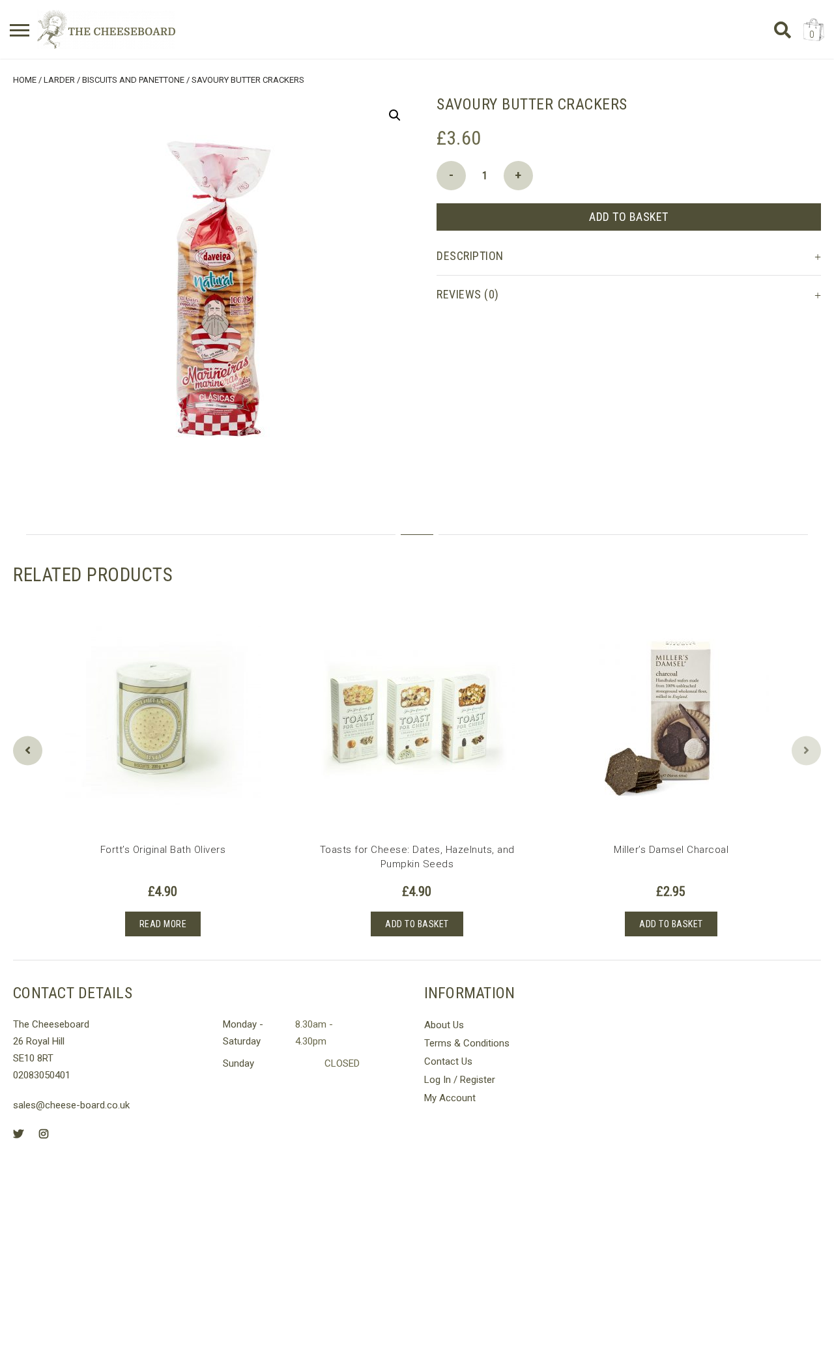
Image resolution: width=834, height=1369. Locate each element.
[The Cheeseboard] (106, 29)
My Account (450, 1098)
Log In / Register (459, 1080)
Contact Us (448, 1061)
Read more (163, 924)
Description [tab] (470, 256)
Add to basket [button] (417, 924)
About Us (444, 1025)
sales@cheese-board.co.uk (71, 1105)
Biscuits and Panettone (133, 80)
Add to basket (629, 216)
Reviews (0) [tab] (468, 294)
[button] (395, 115)
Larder (59, 80)
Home (24, 80)
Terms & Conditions (467, 1043)
